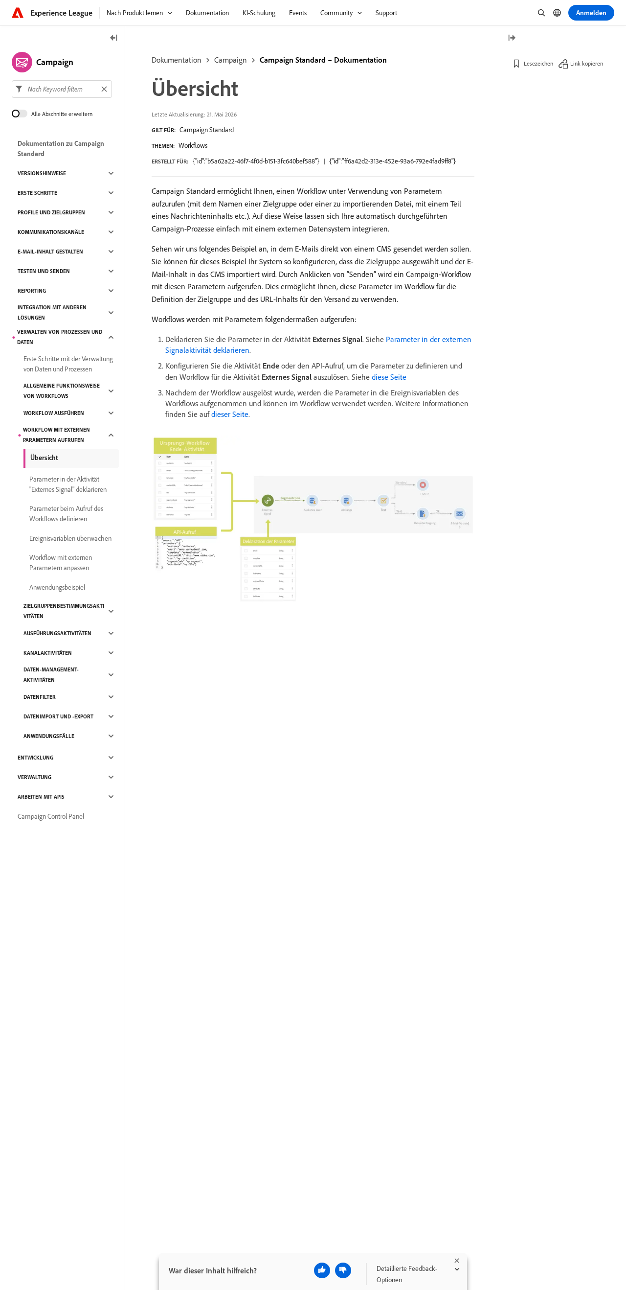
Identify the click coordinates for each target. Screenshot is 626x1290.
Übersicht (44, 457)
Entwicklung (35, 757)
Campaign (230, 60)
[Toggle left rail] (114, 38)
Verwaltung (34, 777)
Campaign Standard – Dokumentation (323, 60)
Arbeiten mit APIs (41, 796)
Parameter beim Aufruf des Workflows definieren (66, 513)
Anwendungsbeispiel (57, 587)
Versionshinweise (42, 173)
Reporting (32, 290)
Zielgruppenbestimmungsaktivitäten (63, 611)
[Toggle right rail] (511, 38)
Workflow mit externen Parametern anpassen (60, 562)
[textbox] (62, 89)
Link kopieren (586, 63)
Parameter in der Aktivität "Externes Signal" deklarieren (68, 484)
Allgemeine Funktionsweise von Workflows (61, 390)
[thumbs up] (322, 1270)
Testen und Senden (44, 271)
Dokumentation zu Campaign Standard (61, 148)
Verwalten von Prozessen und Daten (59, 337)
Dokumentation (176, 60)
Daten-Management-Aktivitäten (51, 674)
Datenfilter (39, 696)
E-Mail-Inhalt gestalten (50, 251)
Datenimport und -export (58, 716)
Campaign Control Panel (51, 816)
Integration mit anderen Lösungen (52, 312)
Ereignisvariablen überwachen (70, 538)
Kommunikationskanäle (51, 232)
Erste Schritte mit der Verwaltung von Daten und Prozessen (68, 363)
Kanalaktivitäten (47, 652)
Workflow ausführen (53, 413)
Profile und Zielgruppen (51, 212)
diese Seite (389, 377)
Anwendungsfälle (48, 736)
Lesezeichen (538, 63)
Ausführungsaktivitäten (57, 633)
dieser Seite (229, 414)
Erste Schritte (37, 192)
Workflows (193, 145)
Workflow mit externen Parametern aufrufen (56, 434)
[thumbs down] (343, 1270)
